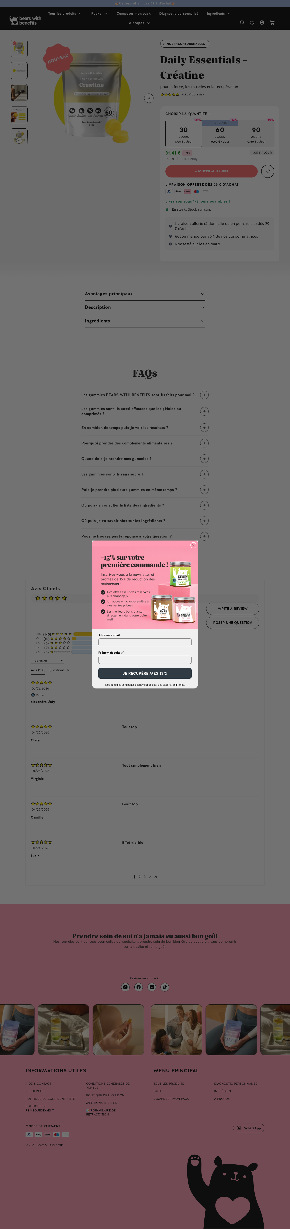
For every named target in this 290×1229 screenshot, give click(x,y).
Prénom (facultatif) (111, 652)
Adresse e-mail (109, 635)
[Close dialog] (193, 545)
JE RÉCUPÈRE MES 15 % (145, 673)
